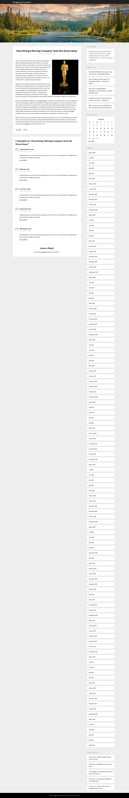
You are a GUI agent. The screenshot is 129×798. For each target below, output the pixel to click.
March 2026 (92, 178)
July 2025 (91, 220)
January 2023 (92, 376)
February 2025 (92, 246)
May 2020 (91, 542)
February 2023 (92, 371)
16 (93, 132)
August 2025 (92, 215)
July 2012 (91, 724)
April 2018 (91, 594)
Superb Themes (75, 795)
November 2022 (93, 386)
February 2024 (92, 308)
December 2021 (93, 444)
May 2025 (91, 230)
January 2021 (92, 501)
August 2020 (92, 527)
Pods (25, 130)
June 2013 (91, 667)
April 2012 (91, 740)
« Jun (89, 141)
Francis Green (92, 757)
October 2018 (92, 589)
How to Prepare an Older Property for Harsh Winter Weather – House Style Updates (99, 81)
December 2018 (93, 579)
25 (100, 135)
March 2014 (92, 620)
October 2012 (92, 709)
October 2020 (92, 516)
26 (104, 135)
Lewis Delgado (93, 771)
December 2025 (93, 194)
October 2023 (92, 329)
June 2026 (91, 163)
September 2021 (93, 459)
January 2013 (92, 693)
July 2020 (91, 532)
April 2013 (91, 677)
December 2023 (93, 319)
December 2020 (93, 506)
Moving (18, 130)
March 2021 (92, 490)
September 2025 (93, 210)
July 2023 (91, 345)
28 (111, 135)
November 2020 (93, 511)
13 (108, 128)
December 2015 (93, 605)
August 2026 (92, 152)
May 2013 (91, 672)
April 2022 (91, 423)
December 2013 (93, 636)
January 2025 (92, 251)
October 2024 (92, 267)
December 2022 (93, 381)
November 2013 (93, 641)
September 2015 (93, 615)
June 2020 (91, 537)
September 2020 (93, 522)
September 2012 (93, 714)
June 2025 (91, 225)
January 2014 (92, 631)
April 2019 (91, 558)
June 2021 (91, 475)
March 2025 (92, 241)
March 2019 (92, 563)
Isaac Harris (23, 189)
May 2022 (91, 418)
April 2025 (91, 236)
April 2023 (91, 360)
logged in (44, 252)
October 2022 (92, 392)
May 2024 (91, 293)
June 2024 (91, 288)
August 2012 (92, 719)
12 (104, 128)
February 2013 (92, 688)
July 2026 (91, 158)
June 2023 (91, 350)
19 (104, 132)
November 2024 (93, 262)
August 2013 (92, 657)
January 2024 (92, 314)
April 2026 (91, 173)
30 (93, 138)
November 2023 (93, 324)
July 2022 (91, 407)
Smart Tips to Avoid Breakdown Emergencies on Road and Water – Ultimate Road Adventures (100, 91)
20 (108, 132)
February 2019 (92, 568)
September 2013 (93, 652)
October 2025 (92, 204)
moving (40, 101)
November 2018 (93, 584)
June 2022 (91, 412)
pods (44, 101)
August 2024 (92, 277)
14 (111, 128)
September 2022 (93, 397)
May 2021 (91, 480)
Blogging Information (22, 2)
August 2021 (92, 464)
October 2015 (92, 610)
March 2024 (92, 303)
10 (97, 128)
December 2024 (93, 256)
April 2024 (91, 298)
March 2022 (92, 428)
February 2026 (92, 184)
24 (97, 135)
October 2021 (92, 454)
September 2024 (93, 272)
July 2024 (91, 282)
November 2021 (93, 449)
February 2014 (92, 626)
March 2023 (92, 366)
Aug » (93, 141)
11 (100, 128)
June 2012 (91, 729)
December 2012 (93, 698)
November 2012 (93, 703)
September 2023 (93, 334)
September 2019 (93, 553)
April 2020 (91, 548)
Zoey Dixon (92, 764)
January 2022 (92, 438)
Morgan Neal (23, 209)
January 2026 (92, 189)
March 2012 (92, 745)
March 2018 (92, 600)
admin (53, 54)
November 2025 (93, 199)
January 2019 (92, 574)
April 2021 (91, 485)
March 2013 (92, 683)
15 (89, 132)
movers (23, 90)
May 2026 (91, 168)
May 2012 (91, 735)
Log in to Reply (23, 160)
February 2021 (92, 496)
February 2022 (92, 433)
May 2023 (91, 355)
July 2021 (91, 470)
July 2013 (91, 662)
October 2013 (92, 646)
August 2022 (92, 402)
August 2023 (92, 340)
